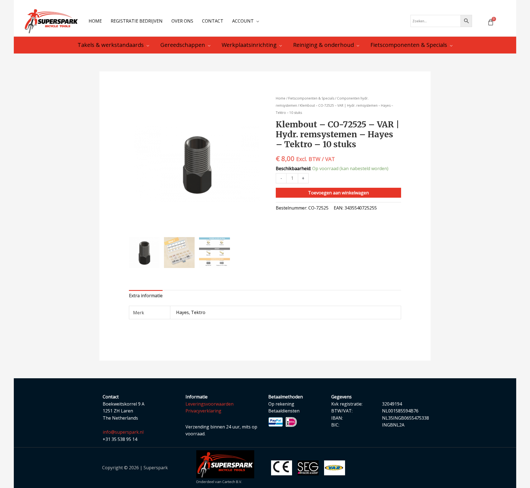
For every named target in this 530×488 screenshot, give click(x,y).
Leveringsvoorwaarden (210, 404)
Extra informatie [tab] (146, 296)
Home (280, 98)
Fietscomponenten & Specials (311, 98)
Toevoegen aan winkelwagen (338, 193)
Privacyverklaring (203, 411)
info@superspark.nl (123, 432)
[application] (256, 21)
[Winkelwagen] (491, 22)
